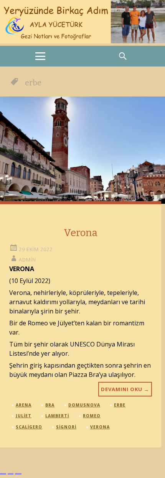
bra (49, 405)
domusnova (84, 405)
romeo (92, 415)
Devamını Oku (125, 389)
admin (27, 259)
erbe (119, 405)
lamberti (57, 415)
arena (23, 405)
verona (100, 427)
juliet (23, 415)
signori (66, 427)
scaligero (29, 427)
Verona (80, 233)
